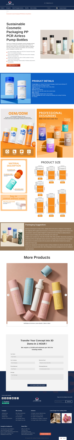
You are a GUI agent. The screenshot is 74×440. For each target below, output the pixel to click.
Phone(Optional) (14, 366)
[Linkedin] (5, 398)
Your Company (14, 360)
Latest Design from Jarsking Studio (58, 410)
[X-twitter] (18, 398)
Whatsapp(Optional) (43, 366)
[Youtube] (13, 398)
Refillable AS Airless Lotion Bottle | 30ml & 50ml (37, 323)
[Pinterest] (8, 398)
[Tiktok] (15, 398)
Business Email (42, 360)
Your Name (13, 354)
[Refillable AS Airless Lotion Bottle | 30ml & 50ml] (36, 293)
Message (12, 372)
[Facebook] (3, 398)
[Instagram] (10, 398)
